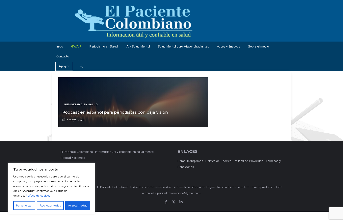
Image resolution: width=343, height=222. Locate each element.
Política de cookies (38, 195)
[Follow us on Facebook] (166, 202)
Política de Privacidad (248, 161)
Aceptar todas (77, 205)
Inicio (59, 46)
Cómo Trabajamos (190, 161)
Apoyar (64, 66)
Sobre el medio (258, 46)
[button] (81, 66)
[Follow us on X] (173, 202)
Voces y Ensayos (228, 46)
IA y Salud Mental (138, 46)
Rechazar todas (50, 205)
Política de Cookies (218, 161)
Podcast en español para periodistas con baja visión (115, 112)
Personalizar (24, 205)
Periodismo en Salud (103, 46)
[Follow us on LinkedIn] (181, 202)
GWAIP (76, 46)
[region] (51, 188)
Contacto (62, 56)
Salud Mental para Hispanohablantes (183, 46)
